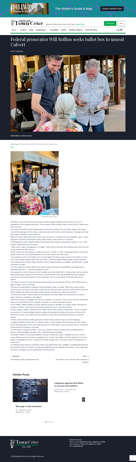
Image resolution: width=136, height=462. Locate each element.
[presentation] (30, 390)
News (12, 147)
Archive (23, 30)
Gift (121, 23)
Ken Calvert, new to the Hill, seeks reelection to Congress (72, 359)
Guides (63, 30)
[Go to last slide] (15, 399)
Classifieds (54, 30)
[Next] (83, 399)
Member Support (76, 30)
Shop (31, 30)
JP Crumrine (60, 389)
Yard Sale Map (91, 30)
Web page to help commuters (29, 406)
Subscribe (110, 23)
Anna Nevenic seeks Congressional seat (25, 358)
